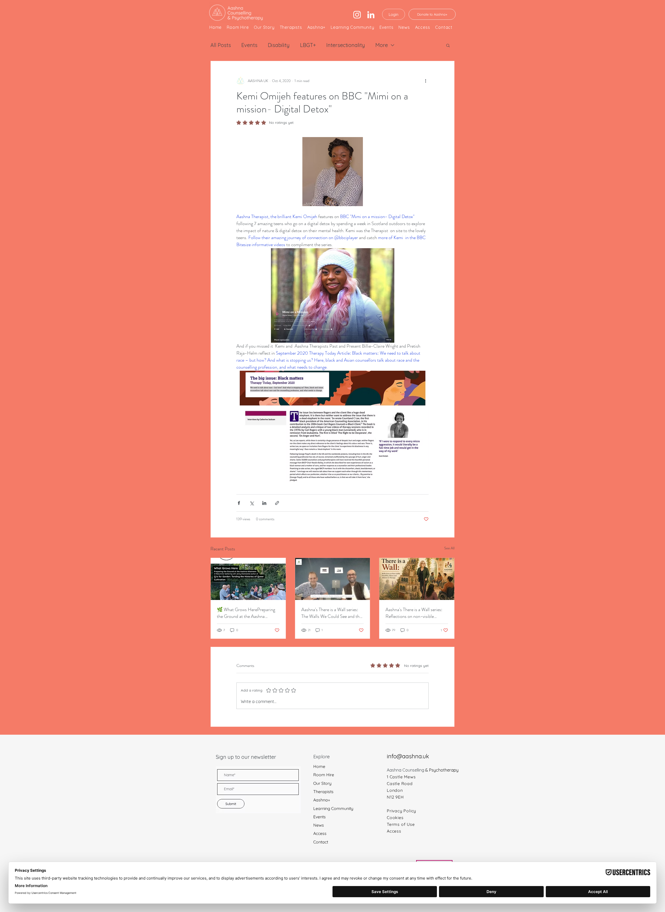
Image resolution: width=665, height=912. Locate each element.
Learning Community (333, 808)
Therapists (323, 791)
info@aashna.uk (408, 756)
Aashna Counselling (406, 770)
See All (449, 548)
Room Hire (323, 774)
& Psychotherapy (441, 770)
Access (320, 833)
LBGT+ (308, 45)
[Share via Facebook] (238, 503)
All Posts (220, 45)
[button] (447, 45)
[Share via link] (277, 503)
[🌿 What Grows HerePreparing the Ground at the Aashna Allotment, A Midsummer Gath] (248, 579)
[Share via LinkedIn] (264, 503)
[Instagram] (357, 15)
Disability (279, 45)
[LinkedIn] (371, 15)
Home (319, 766)
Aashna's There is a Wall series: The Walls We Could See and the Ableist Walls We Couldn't (331, 613)
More (381, 45)
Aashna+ (321, 800)
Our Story (322, 783)
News (318, 825)
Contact (320, 842)
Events (249, 45)
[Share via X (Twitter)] (251, 503)
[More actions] (425, 81)
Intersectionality (345, 45)
